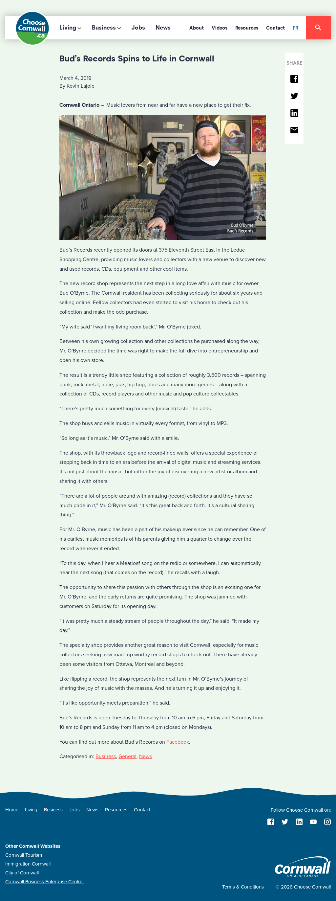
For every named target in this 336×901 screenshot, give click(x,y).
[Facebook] (294, 79)
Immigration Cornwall (28, 864)
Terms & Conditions (243, 887)
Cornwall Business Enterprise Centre (44, 882)
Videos (219, 28)
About (196, 28)
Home (11, 810)
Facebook (177, 742)
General (127, 756)
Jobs (138, 27)
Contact (275, 28)
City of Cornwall (22, 873)
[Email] (294, 130)
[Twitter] (294, 96)
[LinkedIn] (294, 113)
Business (104, 27)
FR (295, 28)
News (163, 27)
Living (67, 27)
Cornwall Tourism (23, 855)
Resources (246, 28)
